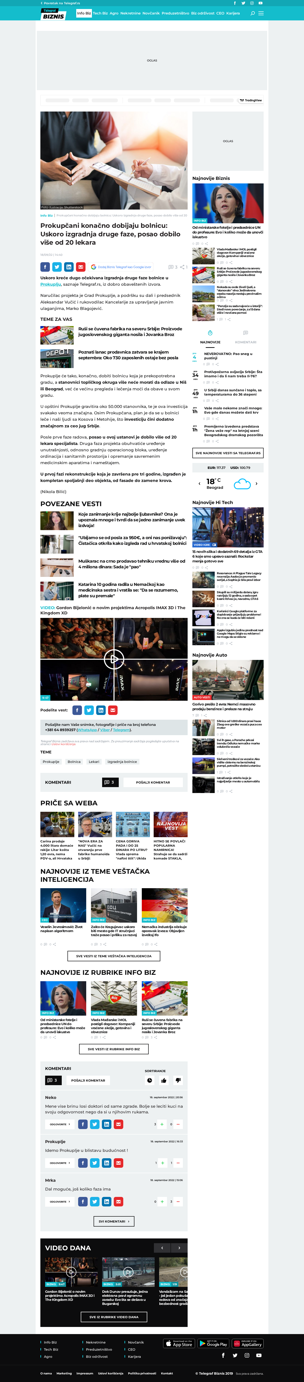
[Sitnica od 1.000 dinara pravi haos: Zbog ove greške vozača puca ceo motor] (203, 727)
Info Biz (46, 215)
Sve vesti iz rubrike (114, 1049)
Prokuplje (51, 762)
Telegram (121, 730)
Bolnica (74, 762)
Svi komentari (114, 1221)
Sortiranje (155, 1071)
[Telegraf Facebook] (235, 3)
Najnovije (211, 178)
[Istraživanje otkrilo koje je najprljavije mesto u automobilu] (203, 784)
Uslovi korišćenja (63, 744)
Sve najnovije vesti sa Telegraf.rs (228, 453)
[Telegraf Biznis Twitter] (243, 3)
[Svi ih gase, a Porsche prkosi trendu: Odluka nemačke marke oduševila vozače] (203, 746)
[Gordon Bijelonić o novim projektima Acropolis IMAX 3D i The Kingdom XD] (71, 1272)
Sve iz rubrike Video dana (114, 1317)
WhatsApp (87, 730)
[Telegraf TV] (260, 3)
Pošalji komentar (153, 782)
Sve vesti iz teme (114, 956)
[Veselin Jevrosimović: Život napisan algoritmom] (63, 905)
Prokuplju (50, 284)
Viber (105, 730)
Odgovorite (60, 1124)
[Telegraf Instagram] (252, 3)
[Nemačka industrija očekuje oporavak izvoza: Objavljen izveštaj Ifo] (165, 905)
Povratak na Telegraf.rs (62, 3)
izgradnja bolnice (122, 762)
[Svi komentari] (149, 1080)
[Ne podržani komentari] (178, 1080)
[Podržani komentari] (164, 1080)
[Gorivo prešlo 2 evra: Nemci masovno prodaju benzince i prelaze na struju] (228, 680)
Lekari (94, 762)
